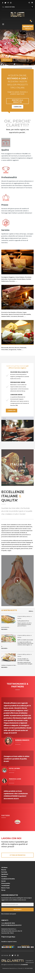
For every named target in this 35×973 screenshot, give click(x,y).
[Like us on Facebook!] (9, 955)
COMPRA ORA (17, 106)
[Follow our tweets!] (12, 955)
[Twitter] (5, 2)
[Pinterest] (8, 2)
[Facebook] (2, 2)
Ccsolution (24, 964)
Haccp (3, 890)
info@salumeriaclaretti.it (13, 925)
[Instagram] (10, 2)
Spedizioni (4, 874)
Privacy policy (5, 883)
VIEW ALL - (31, 611)
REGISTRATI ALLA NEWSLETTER (17, 101)
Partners (4, 876)
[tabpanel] (17, 48)
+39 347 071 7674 (10, 7)
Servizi (3, 881)
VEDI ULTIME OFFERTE (17, 60)
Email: (3, 925)
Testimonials (5, 885)
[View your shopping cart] (31, 21)
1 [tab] (13, 438)
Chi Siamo (4, 867)
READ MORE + (4, 629)
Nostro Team (5, 888)
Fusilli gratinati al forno (23, 621)
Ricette (3, 870)
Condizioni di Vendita (8, 879)
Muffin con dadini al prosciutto (25, 640)
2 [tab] (18, 438)
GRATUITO (28, 27)
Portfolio (4, 872)
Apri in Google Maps (9, 937)
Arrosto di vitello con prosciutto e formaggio (23, 659)
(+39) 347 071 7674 (9, 923)
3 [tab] (22, 438)
